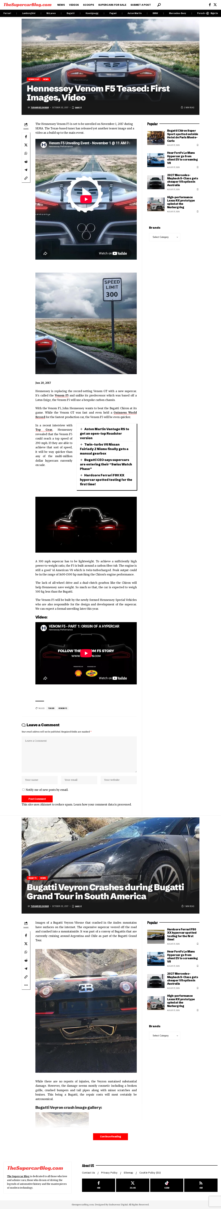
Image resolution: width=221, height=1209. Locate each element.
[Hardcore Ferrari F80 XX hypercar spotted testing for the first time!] (156, 937)
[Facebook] (210, 4)
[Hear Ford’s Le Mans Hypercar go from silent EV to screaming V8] (156, 160)
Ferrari (7, 13)
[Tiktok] (167, 1185)
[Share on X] (26, 145)
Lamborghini (28, 13)
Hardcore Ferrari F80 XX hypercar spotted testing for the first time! (106, 479)
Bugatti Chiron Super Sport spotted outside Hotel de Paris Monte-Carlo (182, 135)
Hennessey (34, 79)
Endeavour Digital (118, 1204)
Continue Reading (110, 1136)
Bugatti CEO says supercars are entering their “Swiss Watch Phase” (106, 464)
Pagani (113, 13)
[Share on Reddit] (26, 161)
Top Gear (43, 429)
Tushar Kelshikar (40, 107)
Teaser (51, 708)
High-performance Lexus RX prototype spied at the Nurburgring (181, 202)
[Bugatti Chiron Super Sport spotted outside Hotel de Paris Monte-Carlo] (156, 138)
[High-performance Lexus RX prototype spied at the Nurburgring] (156, 204)
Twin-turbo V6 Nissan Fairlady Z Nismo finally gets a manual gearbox (104, 448)
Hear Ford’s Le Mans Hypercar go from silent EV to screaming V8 (182, 157)
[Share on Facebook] (26, 136)
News (46, 79)
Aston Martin (135, 13)
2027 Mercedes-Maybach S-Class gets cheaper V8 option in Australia (182, 180)
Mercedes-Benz (177, 13)
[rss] (201, 1185)
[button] (159, 4)
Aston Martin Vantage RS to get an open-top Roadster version (104, 433)
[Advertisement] (173, 1095)
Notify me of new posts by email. (47, 789)
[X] (215, 4)
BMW (155, 13)
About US (88, 1165)
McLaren (51, 13)
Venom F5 (62, 395)
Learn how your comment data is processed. (103, 804)
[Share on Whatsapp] (26, 153)
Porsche (201, 13)
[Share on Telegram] (26, 170)
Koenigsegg (92, 13)
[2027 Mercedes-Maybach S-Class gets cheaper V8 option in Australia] (156, 182)
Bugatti (71, 13)
